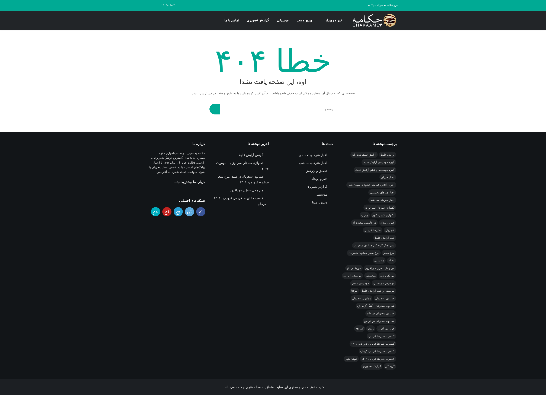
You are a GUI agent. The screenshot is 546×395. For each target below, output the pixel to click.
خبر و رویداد (334, 20)
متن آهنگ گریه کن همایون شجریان (374, 245)
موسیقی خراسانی (384, 283)
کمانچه (359, 328)
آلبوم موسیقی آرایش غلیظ (379, 162)
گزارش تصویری (258, 20)
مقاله (391, 260)
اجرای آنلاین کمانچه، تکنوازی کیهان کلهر (371, 184)
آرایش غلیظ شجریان (364, 154)
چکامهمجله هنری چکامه (373, 20)
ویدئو (371, 328)
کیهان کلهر (351, 358)
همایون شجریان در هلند (381, 313)
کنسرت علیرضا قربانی (381, 336)
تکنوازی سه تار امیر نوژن (380, 207)
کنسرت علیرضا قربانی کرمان (377, 351)
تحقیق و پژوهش (316, 171)
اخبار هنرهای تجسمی (382, 192)
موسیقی (283, 20)
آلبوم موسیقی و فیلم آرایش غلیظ (375, 169)
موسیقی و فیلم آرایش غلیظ (378, 290)
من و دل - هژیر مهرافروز (380, 268)
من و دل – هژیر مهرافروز (246, 190)
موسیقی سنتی (360, 283)
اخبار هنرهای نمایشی (382, 200)
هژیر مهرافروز (386, 328)
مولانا (354, 290)
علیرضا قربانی (372, 230)
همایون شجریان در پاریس (379, 321)
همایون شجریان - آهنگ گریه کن (376, 305)
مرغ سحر (389, 253)
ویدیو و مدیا (304, 20)
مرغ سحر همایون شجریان (364, 253)
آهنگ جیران (388, 177)
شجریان (390, 230)
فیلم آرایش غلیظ (385, 237)
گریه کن (390, 366)
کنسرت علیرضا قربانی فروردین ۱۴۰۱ (373, 343)
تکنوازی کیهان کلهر (384, 215)
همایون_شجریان (385, 298)
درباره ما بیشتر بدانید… (189, 182)
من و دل (379, 260)
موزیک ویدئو (354, 268)
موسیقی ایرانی (352, 275)
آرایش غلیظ (387, 154)
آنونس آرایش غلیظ (250, 155)
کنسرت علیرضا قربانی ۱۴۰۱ (378, 358)
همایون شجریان (361, 298)
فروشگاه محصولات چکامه (382, 5)
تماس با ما (231, 20)
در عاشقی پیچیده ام (364, 222)
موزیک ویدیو (387, 275)
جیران (364, 215)
